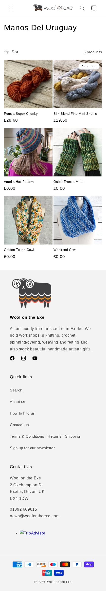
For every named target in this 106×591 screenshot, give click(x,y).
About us (17, 402)
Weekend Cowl (65, 250)
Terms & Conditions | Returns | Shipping (45, 436)
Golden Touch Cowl (19, 250)
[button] (10, 8)
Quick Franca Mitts (68, 182)
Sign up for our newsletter (32, 448)
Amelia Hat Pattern (19, 182)
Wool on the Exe (59, 581)
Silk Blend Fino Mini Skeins (75, 113)
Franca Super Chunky (21, 113)
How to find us (22, 413)
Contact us (19, 425)
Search (16, 390)
